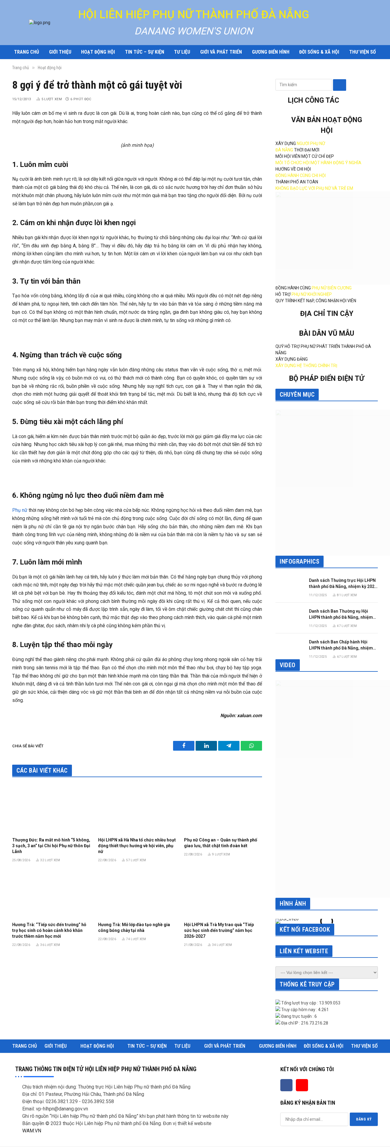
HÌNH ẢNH (293, 903)
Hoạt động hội (98, 52)
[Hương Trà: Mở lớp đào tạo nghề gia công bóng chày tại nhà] (137, 894)
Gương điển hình (270, 52)
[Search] (339, 85)
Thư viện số (362, 52)
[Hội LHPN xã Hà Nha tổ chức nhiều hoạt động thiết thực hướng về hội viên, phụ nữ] (137, 809)
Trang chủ (26, 52)
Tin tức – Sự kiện (144, 52)
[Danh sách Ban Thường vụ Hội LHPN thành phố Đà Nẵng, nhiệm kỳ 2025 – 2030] (289, 616)
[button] (281, 921)
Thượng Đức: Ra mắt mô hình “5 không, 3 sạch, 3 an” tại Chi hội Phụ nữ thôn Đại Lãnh (51, 845)
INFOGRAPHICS (299, 561)
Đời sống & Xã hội (319, 52)
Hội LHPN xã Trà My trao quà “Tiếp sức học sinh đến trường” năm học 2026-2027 (219, 930)
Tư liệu (182, 52)
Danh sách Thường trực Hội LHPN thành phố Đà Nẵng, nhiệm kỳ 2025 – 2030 (343, 583)
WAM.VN (31, 1131)
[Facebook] (286, 1085)
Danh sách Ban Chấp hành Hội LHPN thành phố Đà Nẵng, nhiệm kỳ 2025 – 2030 (341, 645)
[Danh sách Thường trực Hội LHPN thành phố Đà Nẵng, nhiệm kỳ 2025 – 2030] (289, 586)
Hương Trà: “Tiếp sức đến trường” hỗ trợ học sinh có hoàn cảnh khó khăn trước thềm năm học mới (49, 930)
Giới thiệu (60, 52)
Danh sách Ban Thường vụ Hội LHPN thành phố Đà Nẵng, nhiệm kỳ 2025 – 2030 (341, 614)
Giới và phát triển (221, 52)
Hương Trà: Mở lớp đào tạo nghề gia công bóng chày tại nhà (134, 927)
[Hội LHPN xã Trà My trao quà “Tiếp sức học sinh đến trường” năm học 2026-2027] (223, 894)
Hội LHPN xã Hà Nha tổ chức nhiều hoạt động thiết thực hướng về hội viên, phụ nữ (137, 845)
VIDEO (288, 665)
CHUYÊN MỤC (297, 394)
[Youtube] (302, 1085)
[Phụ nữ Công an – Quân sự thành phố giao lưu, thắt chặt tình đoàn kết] (223, 809)
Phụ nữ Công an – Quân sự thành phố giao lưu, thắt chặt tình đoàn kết (220, 842)
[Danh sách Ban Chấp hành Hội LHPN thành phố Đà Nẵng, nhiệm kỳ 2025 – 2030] (289, 647)
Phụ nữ (19, 510)
